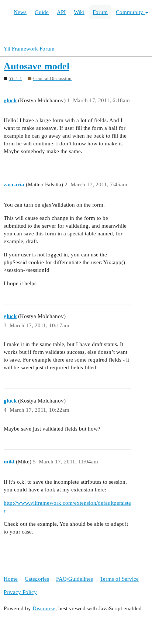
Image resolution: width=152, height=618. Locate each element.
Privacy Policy (20, 592)
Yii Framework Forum (29, 49)
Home (11, 579)
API (61, 12)
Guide (42, 12)
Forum (100, 12)
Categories (37, 579)
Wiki (79, 12)
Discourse (43, 608)
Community (130, 12)
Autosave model (36, 66)
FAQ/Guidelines (74, 579)
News (20, 12)
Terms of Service (119, 579)
